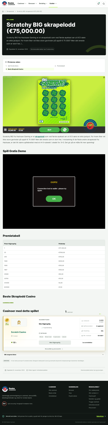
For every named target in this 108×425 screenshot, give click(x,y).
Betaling (42, 3)
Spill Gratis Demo (13, 66)
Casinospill (92, 396)
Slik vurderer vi (93, 393)
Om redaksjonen (94, 390)
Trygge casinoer (94, 402)
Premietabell (61, 66)
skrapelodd (39, 136)
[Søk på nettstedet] (103, 3)
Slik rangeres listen (10, 354)
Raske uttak (52, 393)
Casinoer (21, 3)
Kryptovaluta (73, 396)
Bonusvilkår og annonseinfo (53, 349)
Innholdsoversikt (94, 405)
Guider (52, 3)
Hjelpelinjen (100, 416)
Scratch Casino (18, 332)
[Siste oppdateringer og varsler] (98, 3)
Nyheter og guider (95, 399)
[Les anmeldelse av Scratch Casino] (19, 323)
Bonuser (32, 3)
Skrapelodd (10, 11)
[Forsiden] (3, 11)
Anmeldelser (53, 396)
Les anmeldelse (87, 342)
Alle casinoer (53, 390)
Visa (70, 393)
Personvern (92, 408)
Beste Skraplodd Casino (15, 69)
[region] (54, 264)
